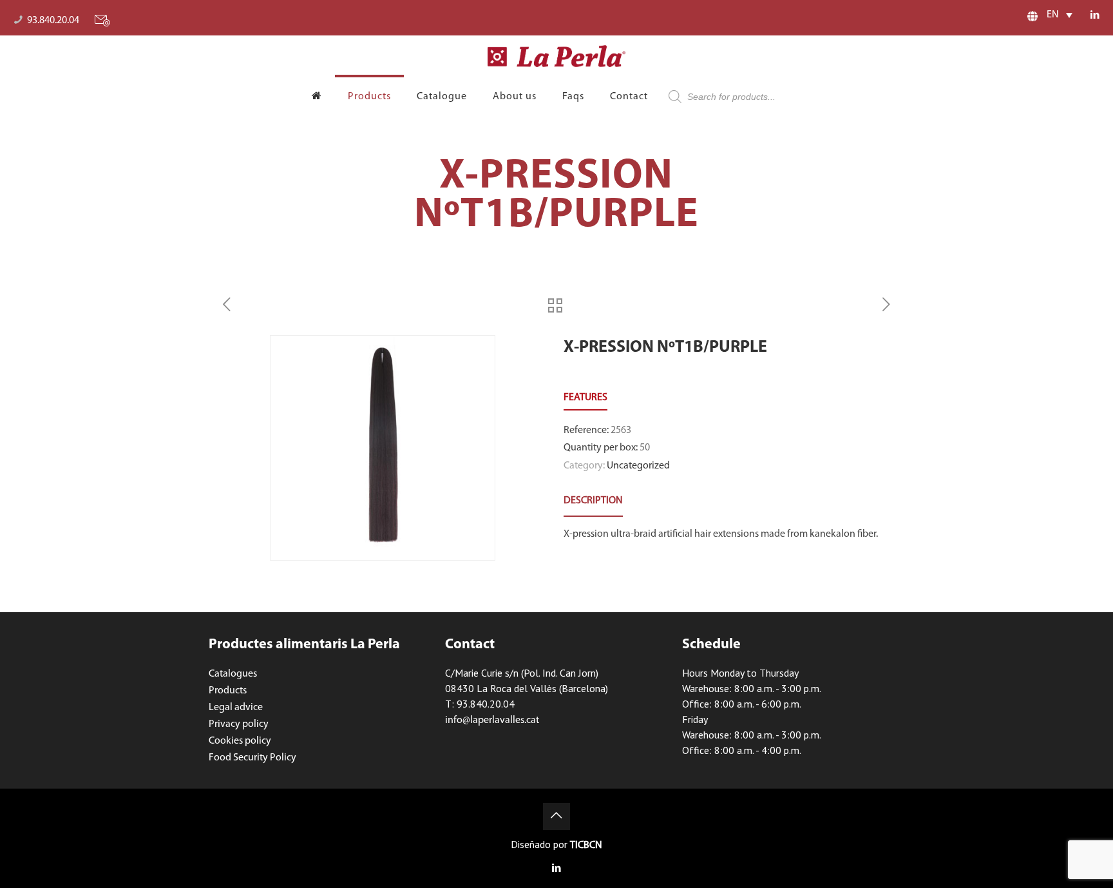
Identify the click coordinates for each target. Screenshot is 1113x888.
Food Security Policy (252, 758)
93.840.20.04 (53, 20)
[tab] (593, 501)
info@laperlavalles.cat (492, 720)
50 (645, 448)
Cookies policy (240, 741)
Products (228, 691)
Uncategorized (638, 466)
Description (593, 501)
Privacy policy (239, 724)
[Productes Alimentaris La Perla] (557, 56)
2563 (621, 430)
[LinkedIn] (1095, 16)
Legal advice (236, 707)
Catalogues (233, 674)
